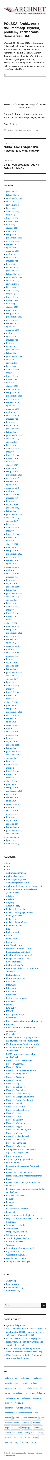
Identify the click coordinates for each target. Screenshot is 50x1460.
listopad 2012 (12, 708)
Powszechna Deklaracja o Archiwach (22, 1166)
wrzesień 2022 (13, 320)
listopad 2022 (12, 313)
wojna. (27, 1437)
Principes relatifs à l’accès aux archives (24, 1176)
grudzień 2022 (13, 310)
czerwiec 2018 (12, 488)
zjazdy (33, 1442)
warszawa (18, 1437)
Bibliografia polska (14, 915)
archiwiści (38, 1378)
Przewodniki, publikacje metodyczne (23, 1182)
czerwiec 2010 (12, 804)
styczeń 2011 (12, 781)
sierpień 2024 (12, 244)
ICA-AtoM (11, 981)
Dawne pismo (12, 939)
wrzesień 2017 (12, 517)
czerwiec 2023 (12, 290)
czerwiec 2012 (12, 725)
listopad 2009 (12, 827)
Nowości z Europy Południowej (20, 1097)
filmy (41, 1388)
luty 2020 (10, 422)
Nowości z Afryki (14, 1067)
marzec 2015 (12, 616)
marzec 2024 (12, 261)
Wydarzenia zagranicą (16, 1255)
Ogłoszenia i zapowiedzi (17, 1153)
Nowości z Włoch (14, 1133)
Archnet (7, 1453)
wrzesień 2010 (12, 794)
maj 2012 (10, 728)
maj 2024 (10, 254)
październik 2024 (14, 238)
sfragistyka (26, 1427)
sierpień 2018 (12, 481)
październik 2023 (14, 277)
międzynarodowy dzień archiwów (18, 1412)
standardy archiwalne (13, 1432)
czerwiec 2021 (12, 369)
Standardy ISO (12, 1228)
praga (41, 1417)
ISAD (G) (10, 1004)
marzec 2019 (12, 458)
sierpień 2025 (12, 205)
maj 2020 (10, 412)
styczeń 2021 (12, 386)
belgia (25, 1383)
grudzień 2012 (12, 705)
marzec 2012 (12, 735)
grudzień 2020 (13, 389)
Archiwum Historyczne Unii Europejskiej (24, 886)
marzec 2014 (12, 656)
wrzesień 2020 (13, 399)
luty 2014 (10, 659)
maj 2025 (10, 215)
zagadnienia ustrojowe (16, 1258)
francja (7, 1393)
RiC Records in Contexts (17, 1209)
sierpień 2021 (12, 363)
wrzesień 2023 (12, 280)
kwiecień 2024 (12, 257)
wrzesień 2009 (13, 834)
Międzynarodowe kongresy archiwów (23, 1037)
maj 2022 (10, 333)
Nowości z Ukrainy (14, 1120)
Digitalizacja (12, 942)
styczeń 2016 (12, 583)
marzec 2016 (12, 577)
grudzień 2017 (12, 508)
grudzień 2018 (12, 468)
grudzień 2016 (12, 547)
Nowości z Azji (12, 1083)
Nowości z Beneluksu (16, 1090)
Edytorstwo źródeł (14, 962)
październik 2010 (14, 791)
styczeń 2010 (12, 820)
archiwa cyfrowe (11, 1378)
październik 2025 (14, 198)
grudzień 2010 (12, 784)
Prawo (9, 1169)
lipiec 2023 (11, 287)
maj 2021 (10, 373)
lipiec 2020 (11, 406)
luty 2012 (10, 738)
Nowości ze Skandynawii (17, 1136)
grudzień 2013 (12, 666)
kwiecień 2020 (12, 415)
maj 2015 (10, 610)
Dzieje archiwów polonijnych (19, 955)
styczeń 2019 (12, 465)
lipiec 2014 (11, 643)
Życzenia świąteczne (15, 1325)
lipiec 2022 (11, 326)
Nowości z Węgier (14, 1126)
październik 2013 (14, 672)
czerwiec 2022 (12, 330)
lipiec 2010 (11, 801)
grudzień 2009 (13, 824)
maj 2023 (10, 294)
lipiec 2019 (11, 445)
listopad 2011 (12, 748)
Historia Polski (13, 975)
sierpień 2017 (12, 521)
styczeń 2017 (12, 544)
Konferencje (11, 1018)
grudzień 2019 (12, 429)
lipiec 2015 (11, 603)
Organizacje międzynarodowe (19, 1159)
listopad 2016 (12, 550)
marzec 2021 (12, 379)
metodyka (19, 1402)
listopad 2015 (12, 590)
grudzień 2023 (12, 271)
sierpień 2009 (12, 837)
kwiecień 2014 (12, 652)
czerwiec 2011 (12, 764)
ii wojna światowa (37, 1393)
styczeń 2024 (12, 267)
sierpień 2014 (12, 639)
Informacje (11, 985)
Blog (8, 929)
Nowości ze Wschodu (15, 1146)
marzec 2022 (12, 340)
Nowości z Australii (15, 1077)
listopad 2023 (12, 274)
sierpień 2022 (12, 323)
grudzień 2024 (13, 231)
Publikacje (11, 1185)
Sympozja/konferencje (16, 1232)
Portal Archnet (13, 1162)
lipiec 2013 (11, 682)
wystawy (8, 1442)
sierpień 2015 (12, 600)
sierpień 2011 (12, 758)
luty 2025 (10, 224)
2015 (8, 866)
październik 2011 (14, 751)
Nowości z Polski (32, 130)
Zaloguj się (11, 1281)
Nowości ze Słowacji (15, 1139)
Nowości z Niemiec (14, 1113)
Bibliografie (11, 919)
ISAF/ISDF (11, 1008)
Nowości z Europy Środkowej (19, 1100)
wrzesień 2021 (12, 359)
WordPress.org (13, 1290)
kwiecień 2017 (12, 534)
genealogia (17, 1393)
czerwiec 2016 (12, 567)
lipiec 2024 (11, 247)
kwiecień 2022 (12, 336)
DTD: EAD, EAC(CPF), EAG (18, 952)
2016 (8, 869)
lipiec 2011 (10, 761)
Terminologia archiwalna (17, 1238)
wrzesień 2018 (12, 478)
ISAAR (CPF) (11, 1001)
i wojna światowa (12, 1398)
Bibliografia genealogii (16, 909)
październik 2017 (14, 514)
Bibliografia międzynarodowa (19, 912)
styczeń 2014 (12, 662)
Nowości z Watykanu (15, 1123)
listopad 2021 (12, 353)
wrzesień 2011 (12, 755)
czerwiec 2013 (12, 685)
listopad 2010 (12, 787)
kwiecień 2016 (12, 573)
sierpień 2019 (12, 442)
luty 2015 (10, 620)
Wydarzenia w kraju (15, 1251)
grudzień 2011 (12, 745)
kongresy (8, 1402)
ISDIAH (9, 1011)
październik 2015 (14, 593)
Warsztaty (11, 1245)
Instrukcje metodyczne (16, 998)
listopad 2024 (12, 234)
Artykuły (10, 896)
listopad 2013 (12, 669)
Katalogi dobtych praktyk (18, 1014)
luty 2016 (10, 580)
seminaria (16, 1427)
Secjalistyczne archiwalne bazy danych (24, 1218)
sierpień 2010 (12, 797)
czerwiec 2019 (12, 448)
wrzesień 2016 (12, 557)
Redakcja (10, 1199)
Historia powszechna (15, 978)
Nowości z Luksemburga (17, 1110)
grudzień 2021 (12, 350)
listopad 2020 (12, 392)
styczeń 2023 (12, 307)
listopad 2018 (12, 471)
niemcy (8, 1417)
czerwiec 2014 (12, 646)
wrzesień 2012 (12, 715)
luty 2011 (10, 778)
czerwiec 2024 (12, 251)
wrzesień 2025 (13, 201)
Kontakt (10, 1024)
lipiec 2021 (11, 366)
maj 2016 (10, 570)
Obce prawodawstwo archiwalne (21, 1149)
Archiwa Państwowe (15, 876)
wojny (35, 1437)
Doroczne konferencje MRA (18, 948)
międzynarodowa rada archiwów (18, 1407)
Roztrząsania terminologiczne (20, 1215)
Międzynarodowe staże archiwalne (22, 1041)
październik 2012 (14, 712)
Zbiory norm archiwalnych (18, 1261)
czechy (21, 1388)
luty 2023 (10, 303)
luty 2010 (10, 817)
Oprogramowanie (14, 1156)
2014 (8, 863)
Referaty (10, 1202)
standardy (38, 1427)
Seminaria (11, 1222)
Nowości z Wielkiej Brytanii (18, 1130)
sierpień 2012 (12, 718)
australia (8, 1383)
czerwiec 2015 (12, 606)
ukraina (8, 1437)
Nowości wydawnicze (16, 1064)
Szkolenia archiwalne (16, 1235)
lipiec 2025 (11, 208)
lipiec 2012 (11, 722)
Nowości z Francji (14, 1103)
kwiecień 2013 (12, 692)
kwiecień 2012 (12, 731)
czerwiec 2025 (12, 211)
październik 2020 (14, 396)
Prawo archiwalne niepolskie (19, 1172)
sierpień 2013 (12, 679)
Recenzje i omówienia (16, 1195)
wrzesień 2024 (13, 241)
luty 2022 (10, 343)
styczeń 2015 (12, 623)
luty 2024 (10, 264)
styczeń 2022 (12, 346)
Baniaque (10, 130)
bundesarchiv (10, 1388)
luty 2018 (10, 501)
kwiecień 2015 (12, 613)
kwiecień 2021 (12, 376)
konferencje (37, 1398)
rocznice (36, 1422)
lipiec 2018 (11, 485)
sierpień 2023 (12, 284)
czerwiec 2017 (12, 527)
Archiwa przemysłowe (16, 879)
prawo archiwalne (12, 1422)
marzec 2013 (12, 695)
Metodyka (10, 1034)
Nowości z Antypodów (16, 1074)
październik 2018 (14, 475)
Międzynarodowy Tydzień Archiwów (23, 1044)
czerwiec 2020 (12, 409)
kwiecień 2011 (12, 771)
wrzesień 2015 (12, 596)
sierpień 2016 (12, 560)
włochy (25, 1442)
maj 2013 (10, 689)
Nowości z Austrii (14, 1080)
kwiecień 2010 (12, 810)
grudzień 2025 (13, 191)
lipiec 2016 (11, 564)
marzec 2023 (12, 300)
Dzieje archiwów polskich (17, 958)
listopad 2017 (12, 511)
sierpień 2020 (12, 402)
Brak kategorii (12, 932)
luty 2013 (10, 699)
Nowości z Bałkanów (15, 1087)
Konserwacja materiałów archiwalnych (24, 1021)
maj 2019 (10, 452)
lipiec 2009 (11, 840)
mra (36, 1412)
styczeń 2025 (12, 228)
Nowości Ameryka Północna (19, 1060)
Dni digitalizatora (14, 945)
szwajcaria (29, 1432)
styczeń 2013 (12, 702)
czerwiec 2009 (12, 843)
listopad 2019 (12, 432)
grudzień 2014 (12, 626)
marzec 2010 (12, 814)
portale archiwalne (29, 1417)
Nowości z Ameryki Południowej (21, 1070)
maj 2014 (10, 649)
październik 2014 (14, 633)
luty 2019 (10, 461)
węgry (17, 1442)
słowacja (40, 1432)
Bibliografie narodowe (16, 922)
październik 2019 (14, 435)
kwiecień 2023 (12, 297)
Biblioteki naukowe (15, 925)
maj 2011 (10, 768)
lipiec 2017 (11, 524)
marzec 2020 (12, 419)
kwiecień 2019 (12, 455)
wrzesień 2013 (12, 675)
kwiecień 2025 (12, 218)
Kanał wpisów (12, 1284)
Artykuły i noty (13, 906)
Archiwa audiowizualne (16, 873)
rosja (7, 1427)
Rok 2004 (10, 1212)
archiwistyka (26, 1378)
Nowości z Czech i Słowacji (18, 1093)
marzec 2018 (12, 498)
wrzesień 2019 (12, 438)
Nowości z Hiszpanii (15, 1106)
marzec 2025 (12, 221)
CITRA (9, 935)
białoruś (34, 1383)
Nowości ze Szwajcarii (16, 1143)
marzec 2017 (12, 537)
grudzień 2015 (12, 587)
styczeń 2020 (12, 425)
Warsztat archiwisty (15, 1241)
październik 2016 (14, 554)
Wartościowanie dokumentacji (20, 1248)
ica (26, 1393)
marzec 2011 (11, 774)
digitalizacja (32, 1388)
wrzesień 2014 (12, 636)
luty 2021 (10, 382)
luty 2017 (10, 541)
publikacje (26, 1422)
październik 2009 (14, 830)
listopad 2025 (12, 195)
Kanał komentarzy (14, 1287)
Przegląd (10, 1179)
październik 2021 (14, 356)
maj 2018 (10, 491)
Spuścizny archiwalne (16, 1225)
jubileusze (26, 1398)
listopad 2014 (12, 629)
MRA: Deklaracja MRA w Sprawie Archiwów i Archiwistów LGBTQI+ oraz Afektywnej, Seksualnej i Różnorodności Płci (26, 1331)
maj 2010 (10, 807)
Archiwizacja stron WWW (17, 883)
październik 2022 (14, 317)
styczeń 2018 (12, 504)
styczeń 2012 (12, 741)
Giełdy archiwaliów (15, 965)
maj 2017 (10, 531)
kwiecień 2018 (12, 494)
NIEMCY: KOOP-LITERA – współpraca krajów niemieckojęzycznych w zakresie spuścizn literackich (24, 1341)
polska (16, 1417)
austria (17, 1383)
